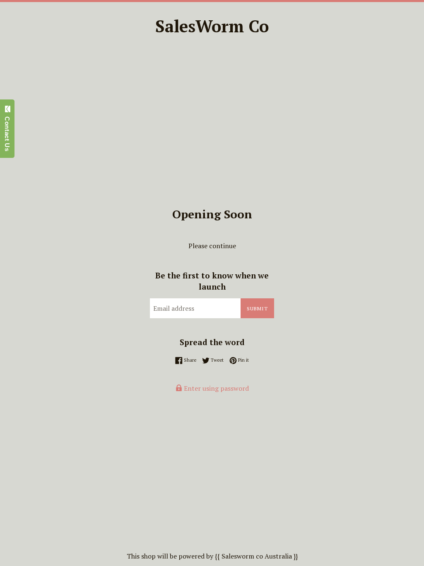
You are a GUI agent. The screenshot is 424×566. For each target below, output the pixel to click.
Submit (257, 308)
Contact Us (7, 131)
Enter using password (215, 388)
